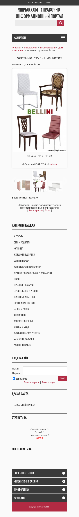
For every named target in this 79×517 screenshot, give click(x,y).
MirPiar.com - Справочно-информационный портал (39, 13)
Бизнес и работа (21, 309)
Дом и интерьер (21, 260)
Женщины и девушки (24, 254)
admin (54, 164)
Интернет (18, 248)
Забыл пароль (32, 382)
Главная (16, 47)
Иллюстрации (47, 47)
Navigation (20, 38)
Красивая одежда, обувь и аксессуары (33, 272)
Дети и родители (22, 242)
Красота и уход (21, 327)
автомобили (20, 315)
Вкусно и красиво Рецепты (27, 333)
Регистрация (35, 3)
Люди (16, 279)
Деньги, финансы (22, 345)
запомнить (21, 378)
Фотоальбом (30, 47)
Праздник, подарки (23, 285)
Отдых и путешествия (24, 303)
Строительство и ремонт (26, 291)
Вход (48, 3)
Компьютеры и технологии (27, 266)
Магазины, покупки (24, 339)
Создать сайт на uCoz (24, 405)
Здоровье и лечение (23, 321)
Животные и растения (24, 297)
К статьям (18, 236)
